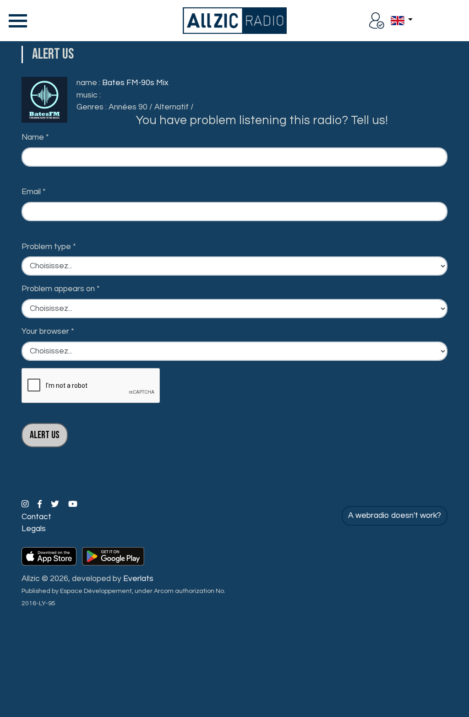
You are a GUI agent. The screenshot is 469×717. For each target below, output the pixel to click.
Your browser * (48, 331)
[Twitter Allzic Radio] (56, 504)
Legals (34, 529)
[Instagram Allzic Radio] (26, 504)
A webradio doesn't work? (394, 515)
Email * (34, 192)
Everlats (138, 579)
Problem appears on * (61, 289)
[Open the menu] (16, 20)
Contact (36, 517)
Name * (35, 137)
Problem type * (49, 247)
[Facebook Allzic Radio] (41, 504)
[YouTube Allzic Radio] (72, 504)
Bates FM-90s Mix (135, 83)
